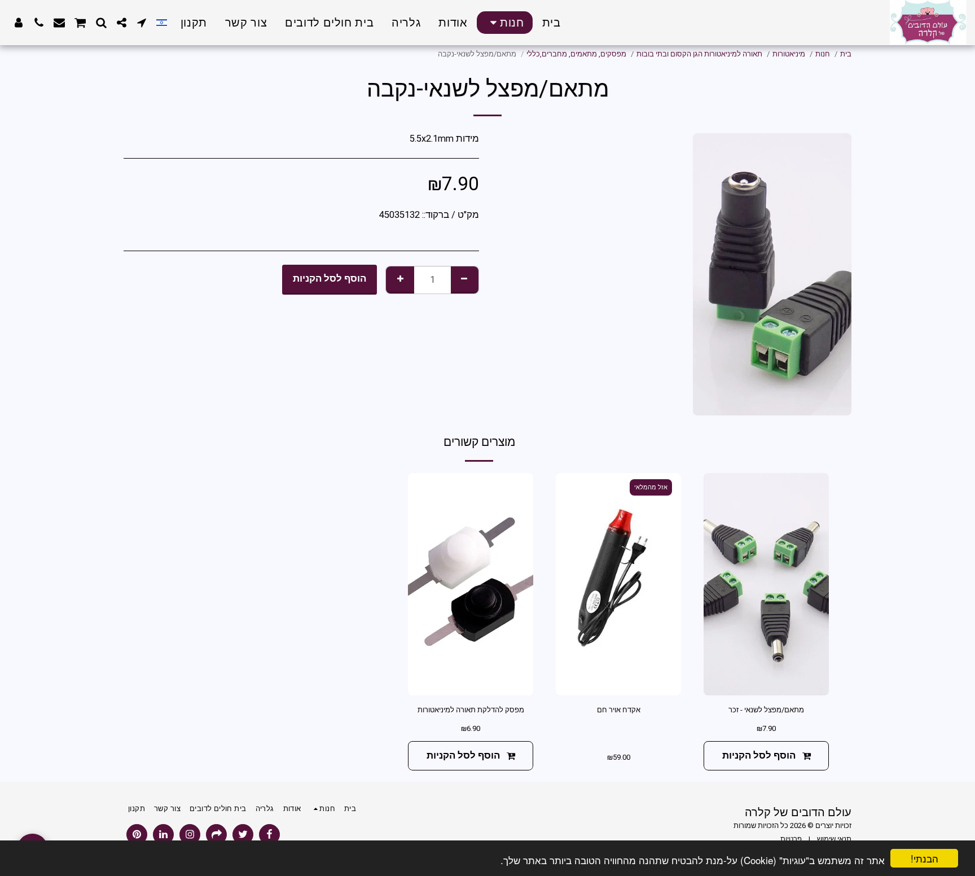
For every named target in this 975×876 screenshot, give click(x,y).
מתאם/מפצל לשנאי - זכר (766, 710)
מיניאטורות (788, 54)
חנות (822, 54)
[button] (141, 22)
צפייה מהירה (766, 682)
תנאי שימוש (834, 839)
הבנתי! (924, 858)
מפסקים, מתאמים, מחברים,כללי (576, 54)
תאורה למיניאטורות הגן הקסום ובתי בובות (699, 54)
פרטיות (791, 839)
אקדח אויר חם (618, 710)
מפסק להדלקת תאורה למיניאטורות (471, 710)
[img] (766, 584)
